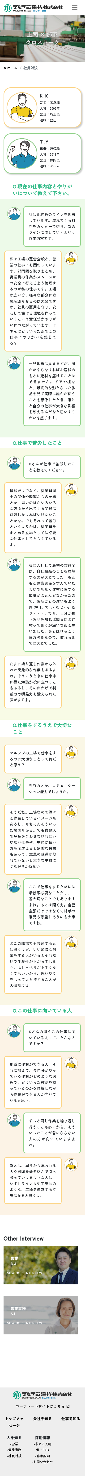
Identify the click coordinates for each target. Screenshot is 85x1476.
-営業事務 (14, 1449)
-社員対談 (14, 1455)
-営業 (14, 1443)
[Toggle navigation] (74, 7)
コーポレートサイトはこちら (40, 1406)
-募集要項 (42, 1455)
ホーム (12, 67)
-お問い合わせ (42, 1461)
